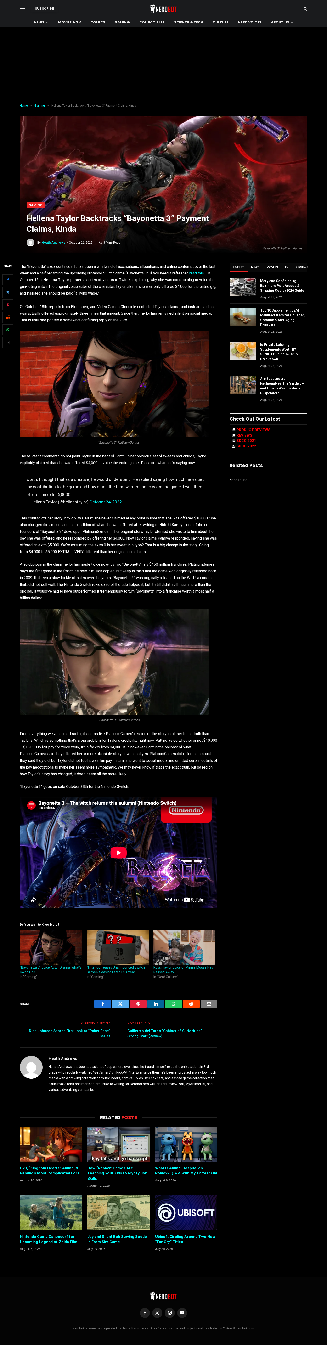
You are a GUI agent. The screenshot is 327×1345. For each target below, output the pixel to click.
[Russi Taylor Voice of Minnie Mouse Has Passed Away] (184, 947)
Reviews (302, 267)
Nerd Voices (249, 22)
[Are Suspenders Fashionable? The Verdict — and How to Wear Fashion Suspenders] (243, 385)
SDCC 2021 (246, 441)
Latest (238, 267)
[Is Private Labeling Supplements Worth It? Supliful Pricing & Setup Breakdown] (243, 351)
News (39, 22)
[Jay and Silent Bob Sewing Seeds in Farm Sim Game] (118, 1212)
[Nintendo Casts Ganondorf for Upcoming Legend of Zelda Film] (51, 1212)
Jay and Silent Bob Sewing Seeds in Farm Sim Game (117, 1239)
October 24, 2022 (106, 501)
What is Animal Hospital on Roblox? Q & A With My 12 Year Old (186, 1171)
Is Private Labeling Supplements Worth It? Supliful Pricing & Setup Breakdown (279, 352)
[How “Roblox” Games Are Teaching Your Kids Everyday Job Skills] (118, 1144)
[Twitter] (7, 292)
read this (196, 273)
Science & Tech (188, 22)
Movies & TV (69, 22)
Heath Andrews (53, 242)
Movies (272, 267)
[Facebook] (7, 279)
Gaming (122, 22)
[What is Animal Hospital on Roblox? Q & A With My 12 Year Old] (186, 1144)
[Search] (305, 8)
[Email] (7, 342)
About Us (280, 22)
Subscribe (44, 8)
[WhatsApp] (7, 329)
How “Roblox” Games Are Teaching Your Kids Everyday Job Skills (117, 1173)
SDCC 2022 (246, 446)
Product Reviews (254, 430)
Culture (220, 22)
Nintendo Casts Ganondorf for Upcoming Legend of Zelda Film (48, 1239)
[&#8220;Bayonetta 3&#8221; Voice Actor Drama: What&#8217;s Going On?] (51, 947)
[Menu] (22, 8)
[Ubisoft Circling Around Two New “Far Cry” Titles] (186, 1212)
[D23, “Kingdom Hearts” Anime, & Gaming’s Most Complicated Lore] (51, 1144)
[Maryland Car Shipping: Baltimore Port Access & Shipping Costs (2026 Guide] (243, 287)
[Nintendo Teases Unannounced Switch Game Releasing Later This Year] (118, 947)
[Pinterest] (7, 304)
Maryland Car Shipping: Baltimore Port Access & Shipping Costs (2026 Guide (282, 285)
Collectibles (152, 22)
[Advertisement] (163, 65)
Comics (97, 22)
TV (287, 267)
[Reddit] (7, 317)
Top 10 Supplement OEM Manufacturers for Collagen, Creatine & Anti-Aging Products (282, 317)
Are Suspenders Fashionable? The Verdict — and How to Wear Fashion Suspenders (282, 386)
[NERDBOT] (163, 8)
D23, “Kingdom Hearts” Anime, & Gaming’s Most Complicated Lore (50, 1171)
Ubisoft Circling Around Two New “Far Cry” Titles (185, 1239)
